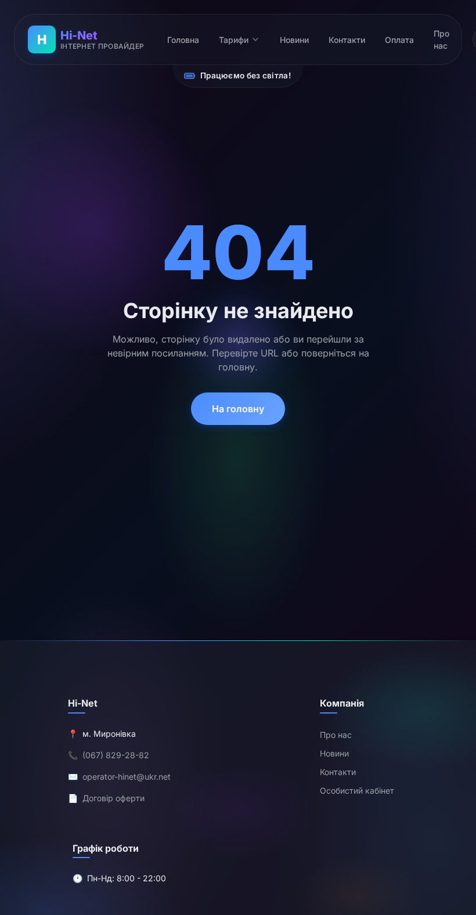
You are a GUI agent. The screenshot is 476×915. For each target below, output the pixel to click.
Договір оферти (113, 798)
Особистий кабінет (357, 790)
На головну (238, 409)
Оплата (399, 40)
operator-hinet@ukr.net (126, 776)
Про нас (441, 39)
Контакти (347, 40)
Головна (183, 40)
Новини (294, 40)
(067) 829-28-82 (115, 755)
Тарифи (233, 40)
